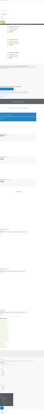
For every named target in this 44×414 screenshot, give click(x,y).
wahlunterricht (2, 345)
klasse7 (2, 327)
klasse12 (7, 329)
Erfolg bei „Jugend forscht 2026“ (4, 229)
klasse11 (2, 329)
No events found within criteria (4, 94)
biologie (7, 321)
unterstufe (3, 344)
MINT (2, 333)
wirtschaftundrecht (3, 347)
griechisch (2, 325)
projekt (6, 336)
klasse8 (6, 327)
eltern (3, 322)
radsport (1, 338)
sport (4, 342)
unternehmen (2, 343)
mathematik (4, 332)
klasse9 (2, 328)
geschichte (6, 324)
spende (1, 342)
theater (8, 342)
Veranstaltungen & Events (4, 88)
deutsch (1, 322)
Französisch (2, 324)
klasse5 (2, 326)
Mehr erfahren (11, 57)
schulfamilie (6, 338)
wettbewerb (4, 346)
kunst (5, 330)
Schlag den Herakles (3, 309)
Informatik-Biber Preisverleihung (4, 268)
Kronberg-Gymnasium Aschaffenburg (5, 13)
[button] (2, 24)
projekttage (2, 337)
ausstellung (3, 321)
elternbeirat (6, 322)
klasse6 (6, 326)
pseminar (7, 337)
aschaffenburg (3, 320)
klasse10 (6, 328)
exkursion (4, 323)
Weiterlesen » (1, 314)
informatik (5, 325)
